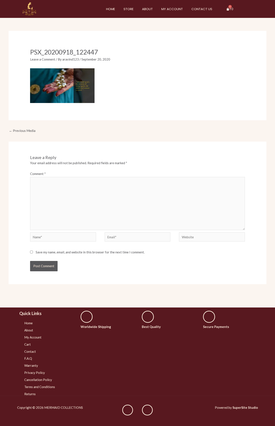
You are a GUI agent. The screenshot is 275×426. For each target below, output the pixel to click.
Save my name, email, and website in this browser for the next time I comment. (90, 252)
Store (128, 9)
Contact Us (201, 9)
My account (172, 9)
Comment (38, 174)
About (147, 9)
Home (110, 9)
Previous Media (22, 131)
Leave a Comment (42, 59)
